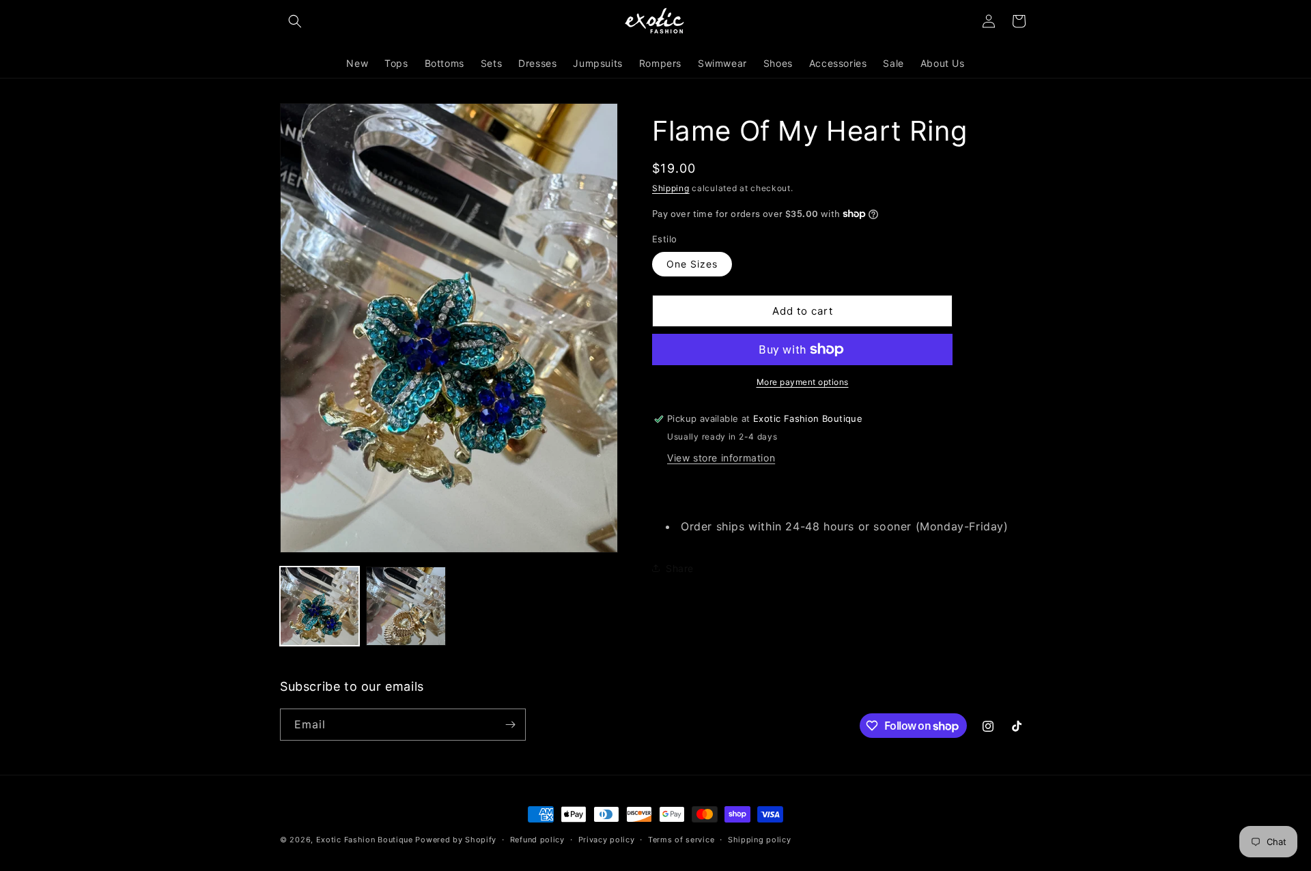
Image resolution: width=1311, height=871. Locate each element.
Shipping (671, 188)
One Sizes (692, 264)
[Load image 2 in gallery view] (405, 606)
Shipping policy (759, 839)
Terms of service (681, 839)
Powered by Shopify (455, 839)
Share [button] (680, 568)
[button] (295, 21)
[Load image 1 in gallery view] (319, 606)
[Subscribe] (510, 725)
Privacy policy (606, 839)
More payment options (803, 382)
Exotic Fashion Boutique (364, 839)
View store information (721, 457)
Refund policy (537, 839)
